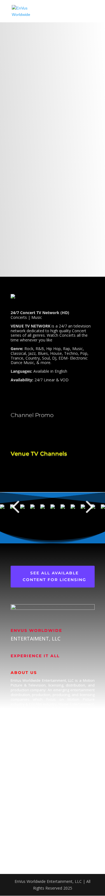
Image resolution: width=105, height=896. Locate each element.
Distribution (21, 769)
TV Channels (22, 758)
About (16, 747)
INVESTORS (21, 831)
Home (16, 736)
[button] (15, 506)
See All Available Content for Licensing (54, 576)
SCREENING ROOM (28, 841)
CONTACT (20, 820)
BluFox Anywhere (26, 779)
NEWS (16, 852)
